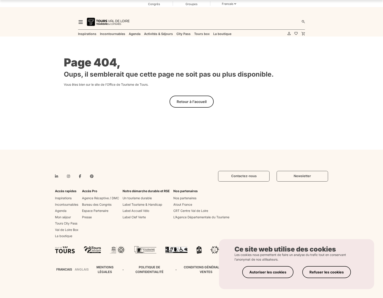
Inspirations (63, 198)
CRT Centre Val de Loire (190, 211)
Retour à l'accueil (192, 101)
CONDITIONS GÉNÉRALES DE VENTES (206, 269)
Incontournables (66, 204)
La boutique (63, 236)
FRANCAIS (64, 269)
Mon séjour (63, 217)
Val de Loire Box (66, 230)
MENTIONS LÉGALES (104, 269)
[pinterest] (92, 176)
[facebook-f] (80, 176)
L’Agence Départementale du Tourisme (201, 217)
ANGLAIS (82, 269)
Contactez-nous (244, 176)
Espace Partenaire (95, 211)
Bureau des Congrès (96, 204)
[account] (289, 34)
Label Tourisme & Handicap (142, 204)
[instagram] (68, 176)
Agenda (60, 211)
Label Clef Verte (134, 217)
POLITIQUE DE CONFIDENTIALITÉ (149, 269)
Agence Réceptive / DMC (100, 198)
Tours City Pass (66, 223)
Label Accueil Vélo (136, 211)
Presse (87, 217)
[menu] (80, 22)
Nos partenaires (184, 198)
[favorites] (296, 34)
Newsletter (302, 176)
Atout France (182, 204)
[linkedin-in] (56, 176)
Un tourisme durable (137, 198)
